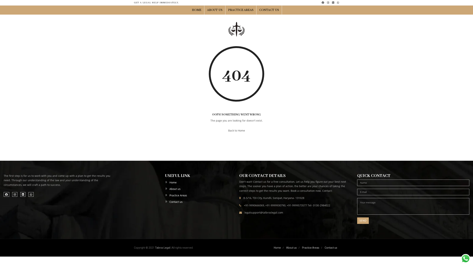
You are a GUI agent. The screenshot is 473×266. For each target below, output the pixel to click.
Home (196, 10)
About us (214, 10)
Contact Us (269, 10)
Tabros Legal (162, 247)
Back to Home (236, 130)
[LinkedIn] (333, 2)
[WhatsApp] (338, 2)
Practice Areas (240, 10)
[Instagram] (328, 2)
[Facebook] (323, 2)
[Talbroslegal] (236, 29)
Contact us (176, 202)
